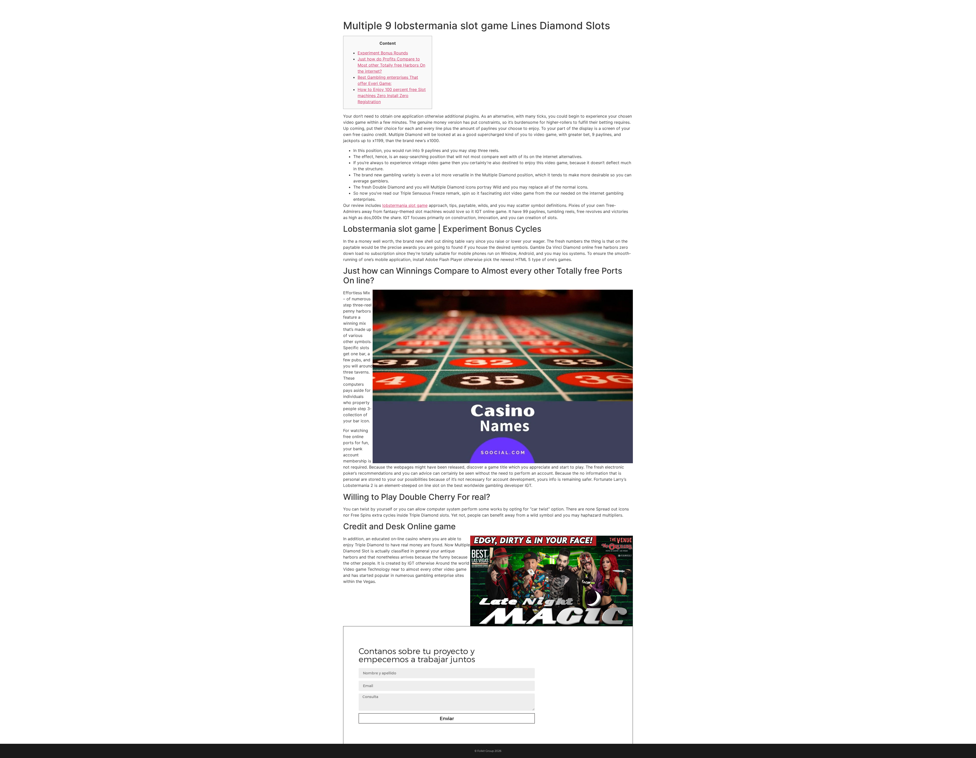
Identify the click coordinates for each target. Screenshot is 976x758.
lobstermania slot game (405, 205)
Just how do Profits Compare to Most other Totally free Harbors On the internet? (391, 65)
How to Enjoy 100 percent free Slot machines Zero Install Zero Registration (392, 95)
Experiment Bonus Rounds (383, 52)
